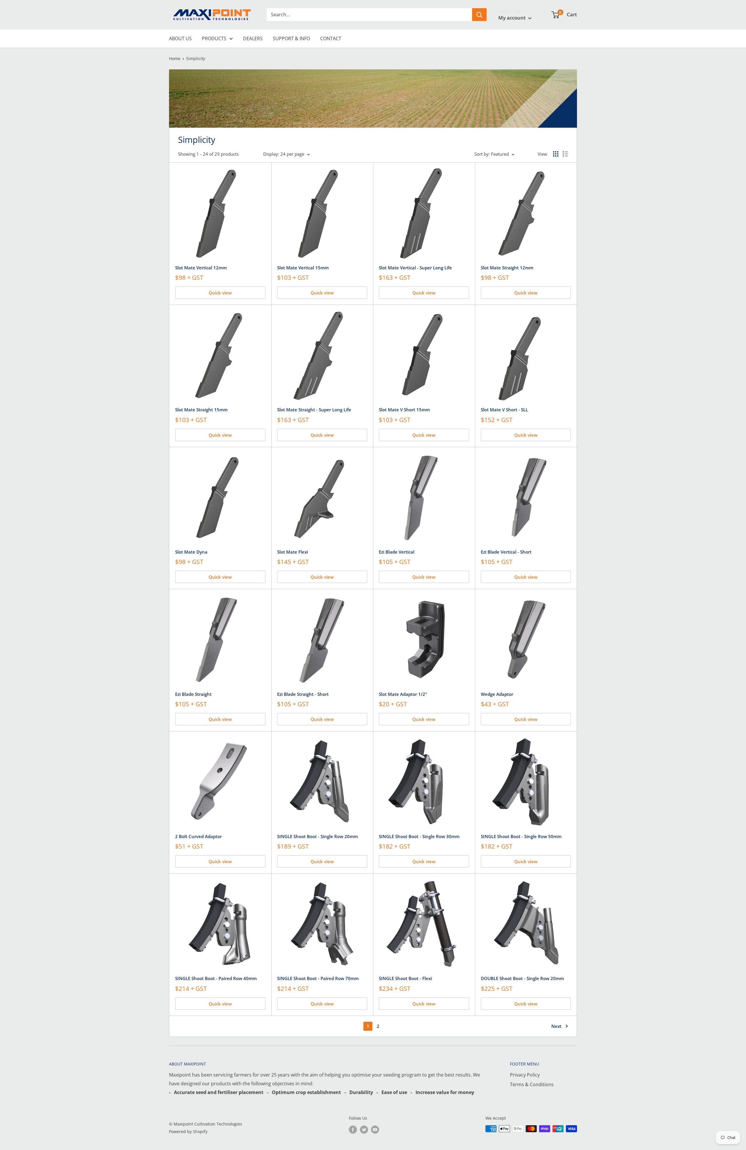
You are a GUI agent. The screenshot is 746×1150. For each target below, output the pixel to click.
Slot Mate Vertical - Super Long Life (415, 268)
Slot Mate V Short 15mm (404, 409)
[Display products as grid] (555, 154)
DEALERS (253, 38)
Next (556, 1026)
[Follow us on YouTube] (375, 1129)
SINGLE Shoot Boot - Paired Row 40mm (216, 978)
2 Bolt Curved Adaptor (198, 836)
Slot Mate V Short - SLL (504, 409)
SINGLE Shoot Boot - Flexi (405, 978)
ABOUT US (180, 38)
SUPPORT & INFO (291, 38)
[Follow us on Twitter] (364, 1129)
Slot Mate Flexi (292, 552)
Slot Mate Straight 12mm (507, 268)
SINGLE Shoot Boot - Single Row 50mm (521, 836)
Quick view (220, 293)
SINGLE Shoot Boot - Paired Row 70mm (318, 978)
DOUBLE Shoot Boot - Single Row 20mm (522, 978)
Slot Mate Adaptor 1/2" (403, 694)
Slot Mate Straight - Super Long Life (314, 409)
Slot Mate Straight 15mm (201, 409)
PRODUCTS (214, 38)
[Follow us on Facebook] (353, 1129)
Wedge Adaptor (497, 694)
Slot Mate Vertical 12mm (201, 268)
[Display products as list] (565, 154)
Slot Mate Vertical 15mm (303, 268)
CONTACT (330, 38)
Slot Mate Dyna (191, 552)
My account (512, 17)
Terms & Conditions (532, 1084)
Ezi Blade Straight (193, 694)
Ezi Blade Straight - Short (303, 694)
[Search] (479, 14)
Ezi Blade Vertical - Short (506, 552)
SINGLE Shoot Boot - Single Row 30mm (419, 836)
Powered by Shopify (188, 1131)
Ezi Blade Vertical (396, 552)
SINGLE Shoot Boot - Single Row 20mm (317, 836)
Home (174, 58)
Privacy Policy (525, 1075)
